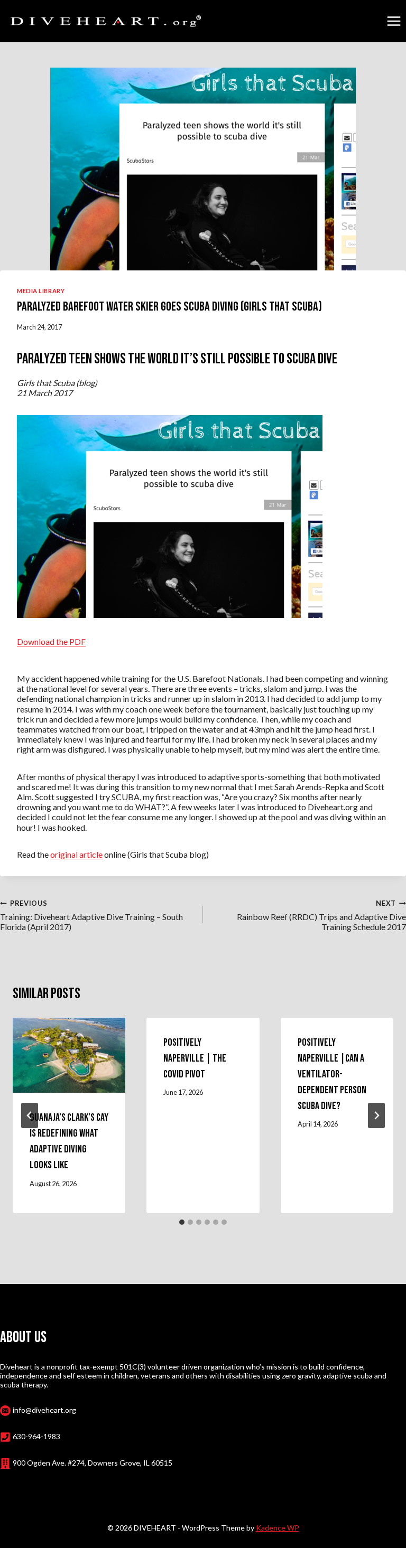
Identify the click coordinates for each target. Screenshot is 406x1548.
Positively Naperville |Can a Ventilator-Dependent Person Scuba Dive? (332, 1074)
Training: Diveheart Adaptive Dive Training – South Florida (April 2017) (91, 915)
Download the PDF (51, 641)
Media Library (40, 290)
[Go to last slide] (29, 1115)
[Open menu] (393, 21)
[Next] (376, 1115)
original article (76, 854)
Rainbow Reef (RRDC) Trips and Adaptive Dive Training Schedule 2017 (321, 915)
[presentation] (69, 1055)
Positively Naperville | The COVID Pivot (194, 1058)
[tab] (181, 1222)
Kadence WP (277, 1527)
